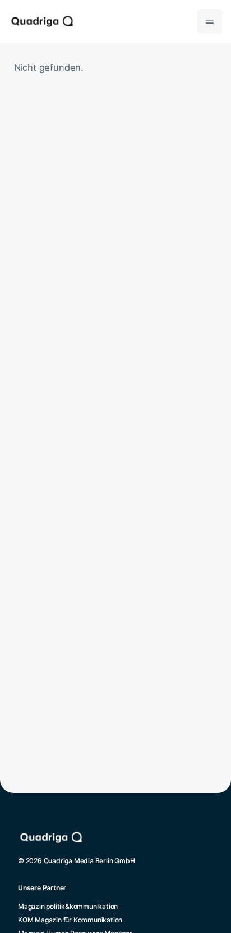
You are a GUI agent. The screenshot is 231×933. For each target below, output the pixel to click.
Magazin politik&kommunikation (68, 906)
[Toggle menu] (209, 21)
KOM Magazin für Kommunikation (70, 920)
